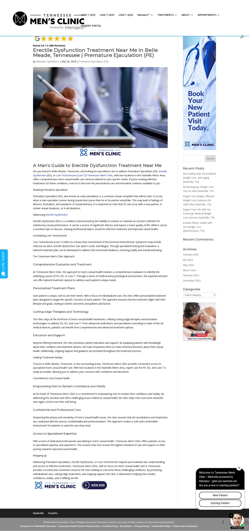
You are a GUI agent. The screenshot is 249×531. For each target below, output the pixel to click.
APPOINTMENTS (207, 15)
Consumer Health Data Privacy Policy (79, 526)
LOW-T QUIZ (88, 15)
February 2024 (191, 275)
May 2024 (188, 265)
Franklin (53, 513)
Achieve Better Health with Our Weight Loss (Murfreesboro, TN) (197, 227)
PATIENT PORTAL (91, 26)
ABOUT (186, 15)
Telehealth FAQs (160, 526)
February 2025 (191, 254)
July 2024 (188, 259)
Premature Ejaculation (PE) (93, 61)
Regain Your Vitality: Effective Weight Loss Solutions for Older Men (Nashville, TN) (198, 200)
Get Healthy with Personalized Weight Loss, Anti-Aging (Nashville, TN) (199, 177)
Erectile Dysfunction (57, 214)
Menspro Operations (47, 61)
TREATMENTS (166, 15)
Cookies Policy (110, 526)
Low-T (81, 175)
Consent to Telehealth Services (38, 526)
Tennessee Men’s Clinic (100, 175)
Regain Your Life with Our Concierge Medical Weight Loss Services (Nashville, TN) (199, 213)
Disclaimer (126, 526)
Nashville (38, 513)
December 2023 (192, 280)
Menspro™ (144, 15)
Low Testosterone (66, 175)
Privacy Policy (141, 526)
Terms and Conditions (185, 526)
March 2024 (189, 270)
